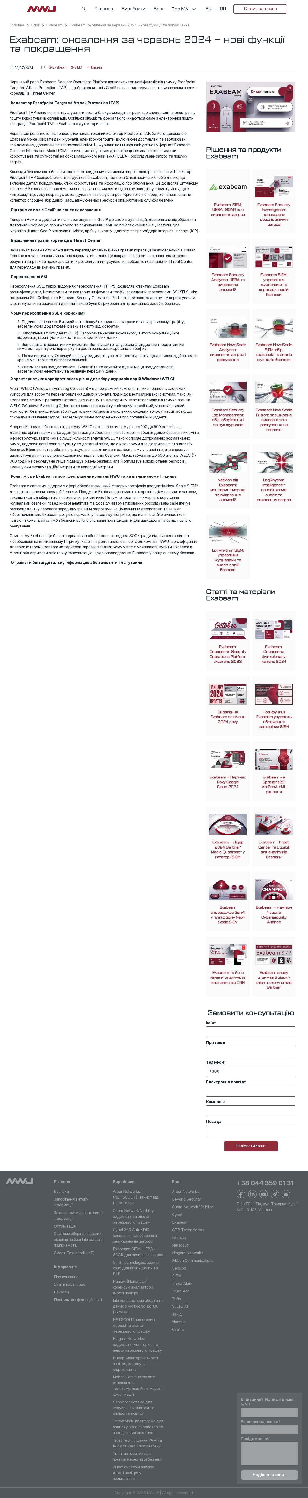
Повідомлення (255, 1438)
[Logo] (19, 1181)
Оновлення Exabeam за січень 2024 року (228, 717)
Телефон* (216, 1062)
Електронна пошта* (226, 1082)
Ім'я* (211, 1023)
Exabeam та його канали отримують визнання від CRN (227, 977)
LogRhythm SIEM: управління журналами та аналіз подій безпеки (228, 560)
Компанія (215, 1101)
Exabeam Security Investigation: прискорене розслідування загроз (273, 214)
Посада (214, 1121)
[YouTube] (263, 1194)
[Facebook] (241, 1194)
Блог (35, 25)
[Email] (286, 1194)
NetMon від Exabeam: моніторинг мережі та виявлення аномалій (227, 490)
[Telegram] (275, 1194)
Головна (17, 25)
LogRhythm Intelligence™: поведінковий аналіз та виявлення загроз (274, 490)
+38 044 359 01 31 (265, 1183)
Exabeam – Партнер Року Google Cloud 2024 (228, 782)
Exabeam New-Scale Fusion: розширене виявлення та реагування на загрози (274, 420)
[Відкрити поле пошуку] (83, 8)
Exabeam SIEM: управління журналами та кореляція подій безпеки (274, 284)
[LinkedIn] (252, 1194)
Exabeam (54, 25)
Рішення (62, 1181)
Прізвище (215, 1042)
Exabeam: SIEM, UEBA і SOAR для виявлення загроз (228, 209)
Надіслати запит (251, 1146)
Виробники (124, 1181)
